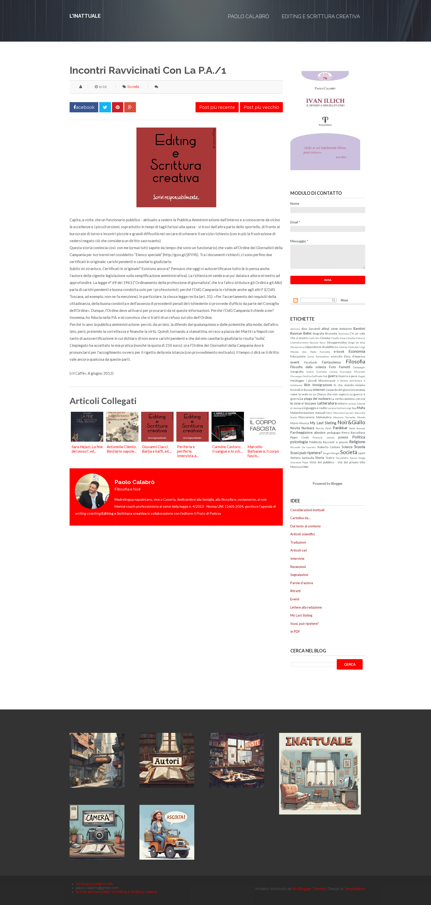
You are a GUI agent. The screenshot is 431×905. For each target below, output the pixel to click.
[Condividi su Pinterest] (117, 107)
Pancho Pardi (323, 428)
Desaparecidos (337, 342)
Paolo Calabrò (248, 16)
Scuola (359, 446)
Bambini (359, 329)
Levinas (351, 403)
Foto (332, 367)
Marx (329, 412)
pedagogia (333, 432)
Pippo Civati (299, 437)
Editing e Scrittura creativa (321, 16)
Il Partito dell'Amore (349, 380)
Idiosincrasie (326, 380)
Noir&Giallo (351, 422)
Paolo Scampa (357, 428)
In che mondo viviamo (349, 385)
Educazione (298, 356)
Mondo (361, 417)
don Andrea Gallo (344, 347)
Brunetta (331, 333)
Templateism (354, 889)
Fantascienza (331, 362)
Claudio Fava (338, 338)
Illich (307, 385)
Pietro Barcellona (353, 432)
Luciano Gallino (336, 408)
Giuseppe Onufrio (300, 376)
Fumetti (344, 367)
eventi (294, 362)
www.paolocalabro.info (94, 884)
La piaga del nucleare (315, 399)
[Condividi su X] (105, 107)
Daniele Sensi (318, 342)
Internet (319, 390)
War (306, 466)
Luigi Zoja (350, 408)
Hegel (361, 376)
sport (361, 453)
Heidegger (297, 380)
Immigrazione (322, 385)
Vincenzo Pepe (299, 462)
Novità (295, 428)
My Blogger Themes (308, 889)
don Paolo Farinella (316, 351)
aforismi (295, 328)
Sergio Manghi (331, 453)
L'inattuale (85, 16)
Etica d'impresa (354, 356)
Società (133, 87)
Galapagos (359, 367)
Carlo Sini (314, 338)
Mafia (361, 408)
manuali (320, 412)
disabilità (328, 346)
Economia (356, 351)
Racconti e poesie (335, 442)
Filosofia (355, 361)
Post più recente (217, 107)
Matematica (323, 417)
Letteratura (327, 403)
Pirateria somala (323, 437)
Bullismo (343, 333)
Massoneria (307, 417)
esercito (336, 356)
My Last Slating (323, 422)
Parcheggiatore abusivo (307, 432)
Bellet (307, 333)
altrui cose (330, 329)
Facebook (310, 362)
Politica (358, 437)
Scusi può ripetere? (306, 452)
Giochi (310, 371)
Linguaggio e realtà (314, 408)
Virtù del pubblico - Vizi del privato (334, 462)
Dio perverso (297, 347)
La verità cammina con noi (348, 398)
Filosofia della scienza (308, 367)
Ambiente (345, 328)
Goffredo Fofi (319, 376)
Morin (294, 423)
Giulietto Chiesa (326, 371)
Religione (357, 441)
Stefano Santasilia (302, 457)
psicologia (299, 441)
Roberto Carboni (329, 447)
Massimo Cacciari (343, 412)
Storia (319, 458)
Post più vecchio (261, 107)
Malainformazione (302, 412)
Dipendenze (314, 346)
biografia (318, 333)
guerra (332, 376)
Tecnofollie (341, 457)
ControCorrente (299, 342)
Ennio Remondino (318, 356)
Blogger (336, 484)
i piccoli (311, 380)
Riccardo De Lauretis (303, 447)
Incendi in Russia (301, 389)
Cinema (325, 338)
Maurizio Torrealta (344, 417)
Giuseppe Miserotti (352, 371)
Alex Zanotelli (311, 328)
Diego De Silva (356, 342)
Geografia (297, 371)
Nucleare (308, 428)
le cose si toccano (303, 403)
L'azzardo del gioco (338, 389)
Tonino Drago (357, 457)
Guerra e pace (347, 376)
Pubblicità (315, 442)
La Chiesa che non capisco (331, 394)
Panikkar (340, 427)
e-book (339, 351)
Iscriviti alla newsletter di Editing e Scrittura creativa (116, 892)
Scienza (347, 447)
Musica (304, 423)
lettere (342, 403)
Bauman (296, 333)
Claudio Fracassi (355, 338)
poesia (343, 437)
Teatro (329, 457)
